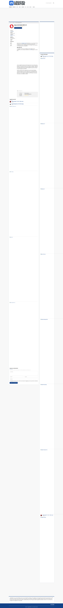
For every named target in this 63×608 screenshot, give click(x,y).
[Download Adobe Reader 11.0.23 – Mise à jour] (41, 515)
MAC (14, 35)
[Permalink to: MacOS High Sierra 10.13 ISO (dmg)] (10, 104)
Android (11, 35)
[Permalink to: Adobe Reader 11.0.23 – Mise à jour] (10, 101)
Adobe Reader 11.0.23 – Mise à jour (17, 101)
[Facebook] (51, 604)
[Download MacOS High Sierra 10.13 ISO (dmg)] (41, 56)
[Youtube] (53, 604)
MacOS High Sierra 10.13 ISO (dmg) (18, 103)
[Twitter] (52, 604)
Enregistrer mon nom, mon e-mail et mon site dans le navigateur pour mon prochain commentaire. (24, 380)
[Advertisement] (31, 15)
